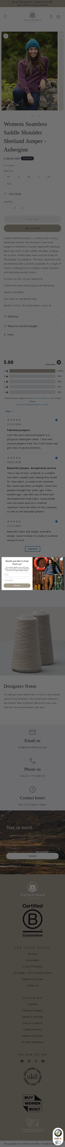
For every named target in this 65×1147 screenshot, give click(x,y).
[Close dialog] (61, 559)
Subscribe (17, 585)
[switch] (58, 1142)
